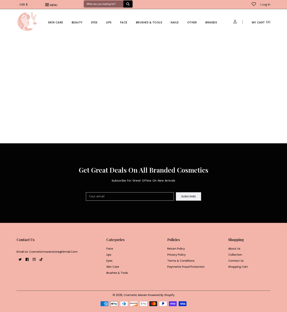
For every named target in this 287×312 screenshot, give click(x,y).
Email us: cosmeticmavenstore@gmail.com (47, 252)
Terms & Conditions (180, 261)
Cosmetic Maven (135, 295)
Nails (175, 22)
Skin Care (55, 22)
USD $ (24, 4)
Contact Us (236, 261)
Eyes (94, 22)
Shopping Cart (238, 267)
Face (123, 22)
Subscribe (188, 196)
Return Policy (176, 249)
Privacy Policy (176, 255)
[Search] (128, 4)
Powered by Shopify (161, 295)
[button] (57, 5)
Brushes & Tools (117, 273)
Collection (235, 255)
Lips (108, 22)
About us (234, 249)
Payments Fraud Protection (186, 267)
